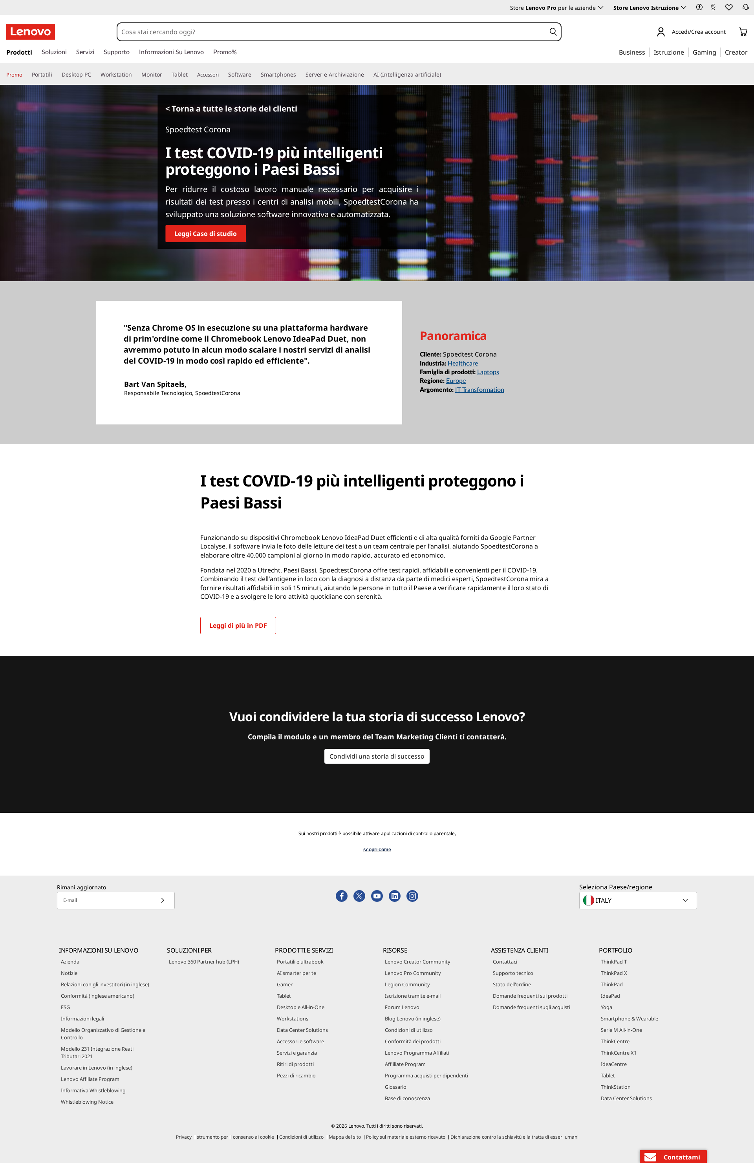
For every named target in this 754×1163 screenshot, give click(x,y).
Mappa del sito (345, 1137)
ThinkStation (616, 1086)
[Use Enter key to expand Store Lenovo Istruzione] (684, 7)
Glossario (395, 1086)
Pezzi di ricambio (296, 1075)
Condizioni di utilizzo (409, 1029)
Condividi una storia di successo (377, 756)
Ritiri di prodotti (295, 1064)
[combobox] (331, 31)
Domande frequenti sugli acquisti (531, 1007)
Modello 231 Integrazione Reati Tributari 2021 (97, 1052)
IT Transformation (479, 390)
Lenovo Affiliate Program (90, 1079)
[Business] (647, 51)
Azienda (70, 961)
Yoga (606, 1007)
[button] (699, 7)
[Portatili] (55, 74)
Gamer (285, 984)
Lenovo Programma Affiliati (417, 1052)
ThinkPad (612, 984)
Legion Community (407, 984)
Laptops (488, 372)
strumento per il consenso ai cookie (235, 1137)
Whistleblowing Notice (87, 1101)
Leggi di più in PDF (238, 625)
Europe (456, 381)
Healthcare (463, 363)
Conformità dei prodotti (413, 1041)
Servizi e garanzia (297, 1052)
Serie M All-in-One (621, 1029)
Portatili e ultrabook (300, 961)
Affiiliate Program (405, 1064)
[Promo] (25, 75)
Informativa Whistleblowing (93, 1090)
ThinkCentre (615, 1041)
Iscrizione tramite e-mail (413, 995)
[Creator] (750, 51)
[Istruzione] (686, 51)
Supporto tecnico (513, 972)
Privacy (184, 1137)
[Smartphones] (299, 74)
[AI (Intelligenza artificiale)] (444, 74)
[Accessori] (222, 75)
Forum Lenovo (402, 1007)
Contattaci (505, 961)
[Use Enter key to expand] (730, 33)
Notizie (69, 972)
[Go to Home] (30, 32)
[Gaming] (718, 51)
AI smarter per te (296, 972)
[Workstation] (135, 74)
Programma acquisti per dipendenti (426, 1075)
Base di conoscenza (407, 1098)
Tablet (284, 995)
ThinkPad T (614, 961)
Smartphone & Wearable (629, 1018)
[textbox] (639, 900)
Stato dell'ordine (512, 984)
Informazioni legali (82, 1018)
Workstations (292, 1018)
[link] (713, 9)
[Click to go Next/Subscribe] (162, 900)
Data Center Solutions (302, 1029)
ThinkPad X (614, 972)
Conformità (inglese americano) (97, 995)
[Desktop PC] (94, 74)
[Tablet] (190, 74)
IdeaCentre (614, 1064)
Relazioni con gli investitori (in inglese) (105, 984)
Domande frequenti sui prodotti (530, 995)
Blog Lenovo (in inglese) (413, 1018)
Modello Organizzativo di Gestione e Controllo (103, 1033)
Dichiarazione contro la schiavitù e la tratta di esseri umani (514, 1137)
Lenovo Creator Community (417, 961)
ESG (65, 1007)
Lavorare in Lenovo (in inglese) (96, 1067)
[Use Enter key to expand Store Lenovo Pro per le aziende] (601, 7)
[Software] (254, 74)
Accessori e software (300, 1041)
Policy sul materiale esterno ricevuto (405, 1137)
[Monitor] (165, 74)
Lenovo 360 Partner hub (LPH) (204, 961)
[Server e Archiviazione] (367, 74)
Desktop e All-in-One (300, 1007)
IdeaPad (610, 995)
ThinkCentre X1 (619, 1052)
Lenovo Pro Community (413, 972)
